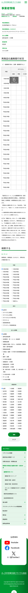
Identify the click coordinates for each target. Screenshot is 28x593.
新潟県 (5, 402)
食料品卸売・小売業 (8, 367)
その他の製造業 (7, 359)
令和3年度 (16, 272)
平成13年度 (16, 298)
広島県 (12, 418)
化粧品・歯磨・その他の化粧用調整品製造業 (14, 353)
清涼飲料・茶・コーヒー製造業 (11, 339)
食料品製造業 (6, 336)
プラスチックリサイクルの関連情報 (12, 506)
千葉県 (5, 399)
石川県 (20, 402)
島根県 (20, 415)
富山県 (12, 402)
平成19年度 (16, 290)
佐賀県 (20, 423)
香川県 (12, 420)
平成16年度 (6, 296)
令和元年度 (16, 274)
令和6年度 (5, 269)
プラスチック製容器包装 (9, 325)
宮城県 (12, 391)
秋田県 (20, 391)
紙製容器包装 (6, 323)
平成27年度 (16, 280)
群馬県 (12, 396)
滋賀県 (12, 410)
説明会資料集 (6, 523)
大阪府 (5, 412)
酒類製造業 (6, 342)
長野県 (20, 404)
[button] (26, 2)
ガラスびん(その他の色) (9, 317)
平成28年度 (6, 280)
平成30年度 (6, 277)
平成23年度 (16, 285)
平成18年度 (6, 293)
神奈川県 (20, 399)
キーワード (4, 254)
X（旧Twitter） (14, 557)
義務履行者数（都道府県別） (11, 484)
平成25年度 (16, 282)
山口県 (20, 418)
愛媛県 (20, 420)
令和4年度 (5, 272)
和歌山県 (5, 415)
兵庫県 (12, 412)
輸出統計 (5, 511)
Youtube (14, 542)
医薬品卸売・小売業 (8, 364)
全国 (4, 388)
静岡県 (12, 407)
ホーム (3, 13)
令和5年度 (16, 269)
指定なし (15, 301)
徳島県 (5, 420)
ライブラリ (10, 13)
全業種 (5, 334)
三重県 (5, 410)
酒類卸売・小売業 (8, 362)
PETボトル (6, 320)
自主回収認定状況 (8, 498)
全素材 (5, 310)
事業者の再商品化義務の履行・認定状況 (13, 466)
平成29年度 (16, 277)
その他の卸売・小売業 (9, 374)
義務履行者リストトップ (10, 476)
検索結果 (15, 16)
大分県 (20, 426)
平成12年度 (6, 301)
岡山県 (5, 418)
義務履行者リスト (5, 16)
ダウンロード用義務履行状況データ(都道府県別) (15, 488)
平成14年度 (6, 298)
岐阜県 (5, 407)
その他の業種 (6, 379)
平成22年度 (6, 288)
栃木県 (5, 396)
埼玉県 (20, 396)
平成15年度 (16, 296)
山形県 (5, 394)
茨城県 (20, 394)
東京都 (12, 399)
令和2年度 (5, 274)
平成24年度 (6, 285)
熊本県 (12, 426)
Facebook (15, 547)
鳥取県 (12, 415)
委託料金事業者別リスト (10, 494)
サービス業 (6, 377)
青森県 (20, 388)
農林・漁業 (6, 357)
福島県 (12, 394)
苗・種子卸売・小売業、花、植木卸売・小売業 (14, 371)
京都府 (20, 410)
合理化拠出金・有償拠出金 (10, 461)
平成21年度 (16, 288)
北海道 (12, 388)
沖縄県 (20, 428)
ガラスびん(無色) (7, 312)
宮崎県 (5, 428)
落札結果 (5, 502)
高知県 (5, 423)
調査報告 (5, 519)
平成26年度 (6, 282)
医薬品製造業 (6, 349)
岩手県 (5, 391)
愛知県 (20, 407)
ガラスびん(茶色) (7, 315)
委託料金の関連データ (9, 457)
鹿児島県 (12, 428)
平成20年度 (6, 290)
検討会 (4, 515)
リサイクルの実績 (7, 453)
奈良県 (20, 412)
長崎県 (5, 426)
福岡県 (12, 423)
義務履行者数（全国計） (10, 480)
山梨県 (12, 404)
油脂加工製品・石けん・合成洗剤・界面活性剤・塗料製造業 (14, 345)
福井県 (5, 404)
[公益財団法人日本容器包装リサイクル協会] (11, 3)
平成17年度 (16, 293)
